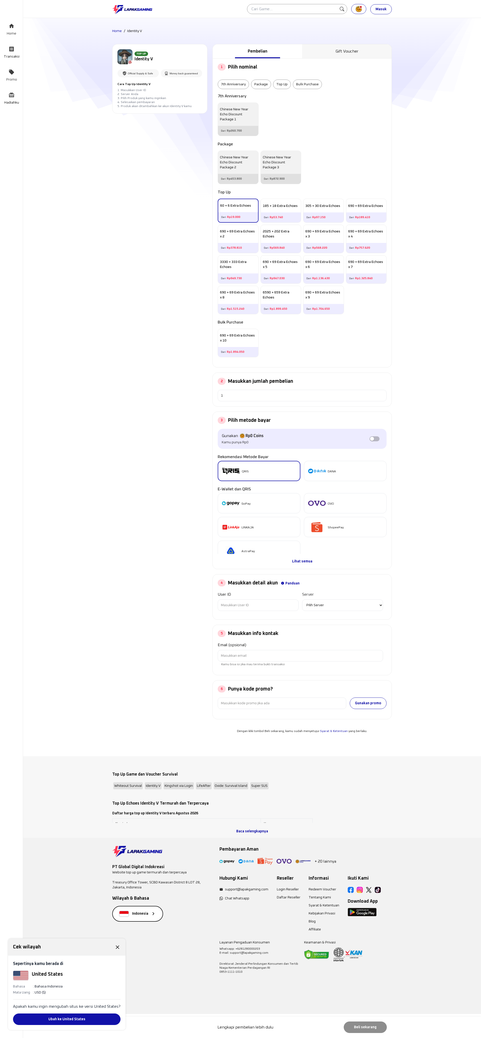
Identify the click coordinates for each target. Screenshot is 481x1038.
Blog (312, 921)
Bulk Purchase (307, 84)
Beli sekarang (365, 1027)
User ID (224, 594)
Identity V (153, 786)
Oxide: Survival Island (231, 786)
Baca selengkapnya (252, 831)
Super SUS (259, 786)
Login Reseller (288, 889)
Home (117, 31)
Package (261, 84)
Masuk (381, 9)
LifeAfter (204, 786)
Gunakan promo (368, 703)
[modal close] (117, 946)
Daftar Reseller (288, 897)
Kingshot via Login (179, 786)
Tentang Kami (320, 897)
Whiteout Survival (128, 786)
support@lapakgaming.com (246, 889)
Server (308, 594)
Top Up (282, 84)
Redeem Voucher (322, 889)
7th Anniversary (233, 84)
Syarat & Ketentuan (334, 731)
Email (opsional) (232, 645)
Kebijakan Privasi (322, 913)
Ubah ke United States (66, 1019)
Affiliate (315, 929)
